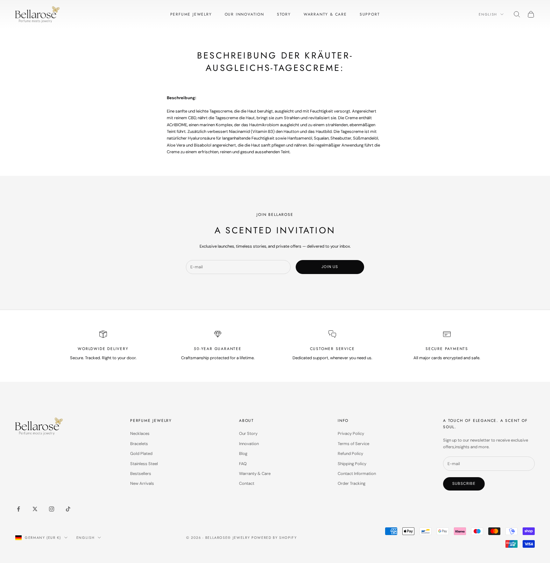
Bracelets (139, 443)
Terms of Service (353, 443)
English (488, 14)
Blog (243, 453)
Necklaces (140, 433)
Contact (246, 483)
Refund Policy (350, 453)
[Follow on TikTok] (68, 509)
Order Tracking (351, 483)
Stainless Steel (144, 463)
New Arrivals (142, 483)
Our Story (248, 433)
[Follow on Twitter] (35, 509)
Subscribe (464, 483)
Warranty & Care (325, 14)
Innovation (249, 443)
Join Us (329, 266)
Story (284, 14)
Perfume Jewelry (191, 14)
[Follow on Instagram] (51, 509)
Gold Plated (141, 453)
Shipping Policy (352, 463)
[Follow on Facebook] (18, 509)
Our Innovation (244, 14)
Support (370, 14)
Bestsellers (140, 473)
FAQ (243, 463)
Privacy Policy (351, 433)
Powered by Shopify (274, 537)
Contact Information (357, 473)
